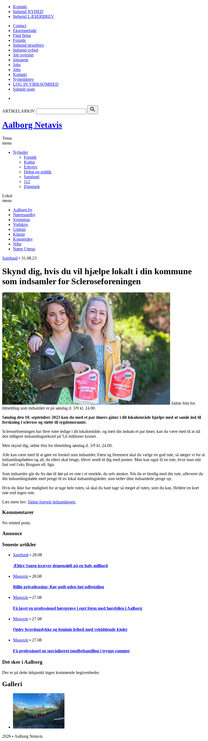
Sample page (24, 89)
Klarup (19, 234)
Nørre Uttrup (24, 249)
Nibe (17, 244)
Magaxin (20, 576)
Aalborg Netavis (32, 125)
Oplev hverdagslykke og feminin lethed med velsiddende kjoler (70, 629)
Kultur (29, 162)
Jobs (17, 64)
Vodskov (20, 224)
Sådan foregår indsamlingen (51, 502)
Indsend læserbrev (28, 45)
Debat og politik (37, 172)
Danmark (32, 186)
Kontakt (20, 6)
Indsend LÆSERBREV (33, 16)
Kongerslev (23, 239)
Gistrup (19, 229)
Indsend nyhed (25, 50)
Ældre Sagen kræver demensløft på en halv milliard (60, 565)
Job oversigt (23, 55)
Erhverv (31, 167)
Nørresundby (24, 214)
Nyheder (20, 152)
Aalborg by (22, 209)
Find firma (22, 35)
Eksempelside (25, 30)
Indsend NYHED (28, 11)
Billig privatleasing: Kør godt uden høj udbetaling (58, 587)
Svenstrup (21, 219)
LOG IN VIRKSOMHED (35, 84)
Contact (19, 25)
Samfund (31, 176)
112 (27, 181)
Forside (19, 40)
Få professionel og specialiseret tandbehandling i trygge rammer (71, 651)
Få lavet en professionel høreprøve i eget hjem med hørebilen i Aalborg (77, 608)
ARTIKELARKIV (18, 111)
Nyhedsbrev (23, 79)
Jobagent (20, 60)
